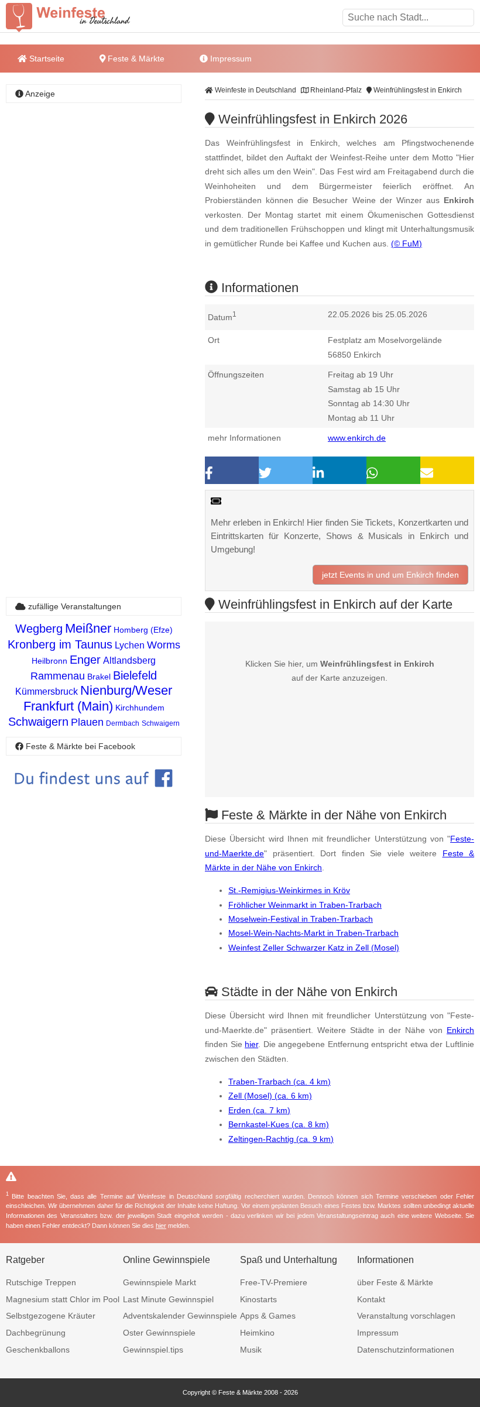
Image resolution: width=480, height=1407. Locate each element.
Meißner (88, 628)
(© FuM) (406, 243)
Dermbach (122, 723)
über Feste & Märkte (395, 1282)
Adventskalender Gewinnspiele (180, 1315)
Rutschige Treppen (41, 1282)
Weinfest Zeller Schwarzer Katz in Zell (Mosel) (313, 947)
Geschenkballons (38, 1349)
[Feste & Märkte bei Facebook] (93, 796)
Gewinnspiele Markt (159, 1282)
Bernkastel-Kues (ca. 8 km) (278, 1124)
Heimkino (257, 1332)
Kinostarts (258, 1299)
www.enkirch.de (357, 437)
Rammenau (57, 676)
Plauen (87, 722)
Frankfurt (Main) (68, 706)
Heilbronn (49, 660)
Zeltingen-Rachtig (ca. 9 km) (281, 1139)
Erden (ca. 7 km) (259, 1110)
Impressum (230, 58)
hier (251, 1044)
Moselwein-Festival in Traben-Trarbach (300, 919)
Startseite (45, 58)
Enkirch (460, 1030)
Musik (251, 1349)
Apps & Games (268, 1315)
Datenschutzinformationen (405, 1349)
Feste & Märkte (134, 58)
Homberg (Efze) (143, 629)
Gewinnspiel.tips (153, 1349)
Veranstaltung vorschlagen (406, 1315)
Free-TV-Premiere (273, 1282)
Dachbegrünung (36, 1332)
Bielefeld (135, 675)
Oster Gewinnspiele (159, 1332)
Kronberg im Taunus (60, 644)
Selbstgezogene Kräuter (50, 1315)
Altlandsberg (129, 660)
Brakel (99, 676)
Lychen (130, 645)
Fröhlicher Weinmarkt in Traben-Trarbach (305, 905)
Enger (85, 659)
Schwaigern (38, 721)
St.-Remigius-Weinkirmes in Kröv (289, 890)
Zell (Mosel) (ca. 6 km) (270, 1095)
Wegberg (39, 628)
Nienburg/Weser (126, 690)
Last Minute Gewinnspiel (168, 1299)
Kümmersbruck (46, 691)
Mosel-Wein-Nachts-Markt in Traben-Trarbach (313, 933)
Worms (163, 645)
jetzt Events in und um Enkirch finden (390, 574)
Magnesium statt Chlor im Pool (62, 1299)
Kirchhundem (139, 707)
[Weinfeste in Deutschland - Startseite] (88, 17)
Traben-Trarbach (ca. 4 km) (279, 1081)
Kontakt (371, 1299)
